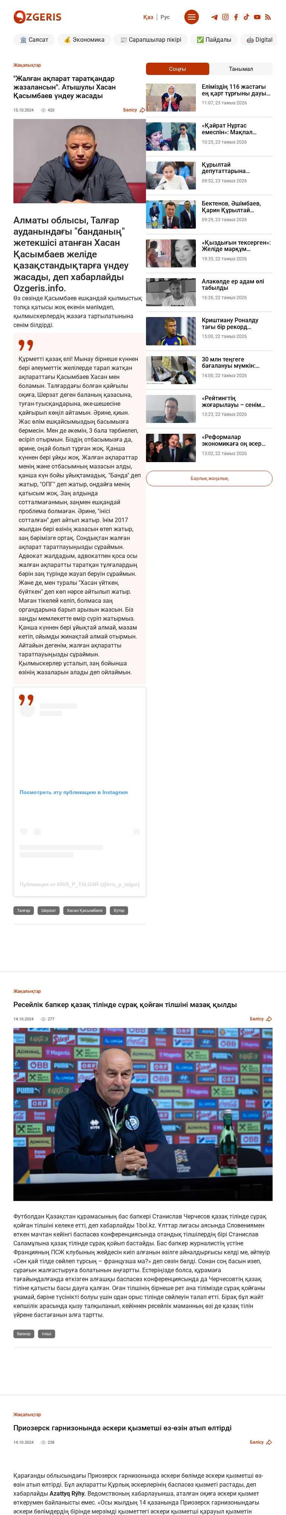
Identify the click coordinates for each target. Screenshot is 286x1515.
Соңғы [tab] (177, 69)
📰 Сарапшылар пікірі (150, 39)
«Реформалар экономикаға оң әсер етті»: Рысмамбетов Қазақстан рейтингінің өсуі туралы (234, 440)
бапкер (24, 1333)
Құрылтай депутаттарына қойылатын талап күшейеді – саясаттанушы (227, 168)
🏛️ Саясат (34, 39)
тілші (46, 1333)
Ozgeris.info (38, 288)
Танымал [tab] (241, 69)
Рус (165, 17)
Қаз (148, 17)
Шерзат (48, 910)
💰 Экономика (84, 39)
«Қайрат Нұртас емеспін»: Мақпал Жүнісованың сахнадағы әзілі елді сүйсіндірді (237, 128)
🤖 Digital (260, 39)
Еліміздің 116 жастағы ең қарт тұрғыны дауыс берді (235, 90)
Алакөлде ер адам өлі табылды (233, 284)
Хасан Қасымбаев (84, 910)
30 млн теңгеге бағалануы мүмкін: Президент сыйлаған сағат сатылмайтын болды (231, 362)
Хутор (119, 910)
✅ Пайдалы (214, 39)
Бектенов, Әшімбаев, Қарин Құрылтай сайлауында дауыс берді (237, 206)
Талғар (23, 910)
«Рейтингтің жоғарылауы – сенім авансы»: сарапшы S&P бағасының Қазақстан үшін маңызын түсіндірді (237, 401)
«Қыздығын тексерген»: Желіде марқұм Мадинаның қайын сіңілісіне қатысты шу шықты (236, 245)
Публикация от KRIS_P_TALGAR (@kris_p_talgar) (80, 884)
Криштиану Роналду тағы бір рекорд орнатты (230, 323)
